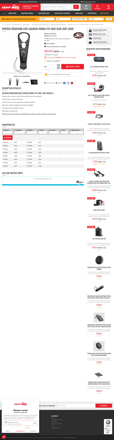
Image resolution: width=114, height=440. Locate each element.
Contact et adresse (56, 423)
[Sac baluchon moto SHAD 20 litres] (99, 145)
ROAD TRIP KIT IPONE (99, 210)
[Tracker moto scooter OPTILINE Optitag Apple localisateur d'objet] (99, 346)
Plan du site (74, 437)
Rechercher (7, 138)
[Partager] (64, 83)
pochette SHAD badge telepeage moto (99, 124)
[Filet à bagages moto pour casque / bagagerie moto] (99, 88)
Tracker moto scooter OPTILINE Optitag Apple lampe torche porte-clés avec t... (99, 297)
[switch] (108, 432)
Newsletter (54, 421)
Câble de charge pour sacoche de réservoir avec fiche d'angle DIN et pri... (99, 182)
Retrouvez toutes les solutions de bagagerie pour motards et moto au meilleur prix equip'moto (29, 114)
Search (76, 7)
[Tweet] (68, 83)
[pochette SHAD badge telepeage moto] (99, 116)
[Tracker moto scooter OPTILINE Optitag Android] (99, 260)
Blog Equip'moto (56, 428)
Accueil (2, 24)
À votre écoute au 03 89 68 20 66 (28, 2)
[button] (4, 437)
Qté (45, 66)
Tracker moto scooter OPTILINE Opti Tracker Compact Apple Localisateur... (99, 383)
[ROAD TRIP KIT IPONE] (99, 202)
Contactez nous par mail (89, 1)
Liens (52, 425)
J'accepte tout (20, 431)
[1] (109, 19)
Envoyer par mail (50, 83)
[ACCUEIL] (4, 13)
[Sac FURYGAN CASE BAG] (99, 231)
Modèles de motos (56, 419)
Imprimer (60, 83)
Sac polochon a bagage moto (99, 67)
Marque (46, 33)
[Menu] (111, 420)
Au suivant (33, 431)
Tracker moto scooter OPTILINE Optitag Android (99, 268)
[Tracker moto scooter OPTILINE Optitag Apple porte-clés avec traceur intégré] (99, 317)
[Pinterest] (72, 83)
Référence (47, 36)
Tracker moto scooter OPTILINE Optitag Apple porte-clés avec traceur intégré (99, 326)
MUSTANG (52, 33)
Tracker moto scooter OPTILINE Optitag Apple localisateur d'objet (99, 354)
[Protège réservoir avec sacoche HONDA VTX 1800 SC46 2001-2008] (9, 82)
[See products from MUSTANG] (78, 35)
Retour (8, 431)
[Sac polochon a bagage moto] (99, 59)
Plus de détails (50, 43)
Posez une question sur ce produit (56, 46)
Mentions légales (67, 437)
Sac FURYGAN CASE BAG (99, 239)
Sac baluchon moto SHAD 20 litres (99, 153)
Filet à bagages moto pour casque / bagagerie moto (99, 96)
